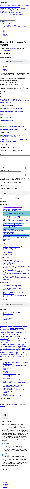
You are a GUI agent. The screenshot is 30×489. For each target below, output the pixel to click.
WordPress (2, 406)
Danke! (5, 369)
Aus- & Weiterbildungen (9, 25)
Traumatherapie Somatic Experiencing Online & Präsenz (15, 27)
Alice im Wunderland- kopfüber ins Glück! (11, 111)
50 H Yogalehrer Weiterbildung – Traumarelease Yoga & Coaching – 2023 (15, 366)
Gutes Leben (19, 336)
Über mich (6, 32)
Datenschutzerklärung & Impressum (12, 395)
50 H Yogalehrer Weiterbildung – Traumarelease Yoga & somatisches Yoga (16, 262)
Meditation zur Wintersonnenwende (12, 209)
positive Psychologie (7, 349)
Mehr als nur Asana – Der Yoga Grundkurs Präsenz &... (14, 8)
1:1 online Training (3, 326)
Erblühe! (13, 334)
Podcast (5, 30)
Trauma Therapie (7, 252)
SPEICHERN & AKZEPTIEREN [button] (10, 465)
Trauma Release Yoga (16, 354)
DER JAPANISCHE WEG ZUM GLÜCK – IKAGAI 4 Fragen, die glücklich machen (14, 140)
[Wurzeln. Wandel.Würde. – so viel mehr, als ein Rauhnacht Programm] (16, 229)
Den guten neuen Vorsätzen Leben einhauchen (14, 331)
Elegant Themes (12, 404)
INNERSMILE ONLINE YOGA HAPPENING (12, 12)
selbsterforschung (20, 350)
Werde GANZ (6, 377)
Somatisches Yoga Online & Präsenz (12, 29)
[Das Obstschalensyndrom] (7, 117)
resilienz (26, 349)
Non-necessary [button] (5, 453)
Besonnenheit (21, 329)
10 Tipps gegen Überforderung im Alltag (18, 326)
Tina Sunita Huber (7, 24)
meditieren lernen (14, 346)
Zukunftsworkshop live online (21, 356)
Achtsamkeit (4, 328)
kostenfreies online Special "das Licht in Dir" (22, 342)
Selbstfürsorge (3, 352)
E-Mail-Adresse (4, 170)
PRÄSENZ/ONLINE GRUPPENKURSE (14, 389)
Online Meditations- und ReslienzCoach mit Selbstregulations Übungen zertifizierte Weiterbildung (14, 218)
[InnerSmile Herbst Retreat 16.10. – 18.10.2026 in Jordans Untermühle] (16, 236)
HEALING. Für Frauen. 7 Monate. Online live (17, 270)
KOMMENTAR (4, 154)
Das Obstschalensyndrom (7, 120)
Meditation (5, 346)
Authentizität (3, 329)
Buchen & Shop (7, 35)
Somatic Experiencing (21, 352)
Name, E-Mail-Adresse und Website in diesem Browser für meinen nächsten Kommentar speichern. (15, 179)
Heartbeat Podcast (12, 338)
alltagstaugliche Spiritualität (16, 328)
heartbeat (4, 338)
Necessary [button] (4, 442)
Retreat (2, 350)
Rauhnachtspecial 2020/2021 (7, 11)
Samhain (14, 350)
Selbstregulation (11, 352)
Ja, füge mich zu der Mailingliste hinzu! (12, 182)
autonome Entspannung (13, 329)
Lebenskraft (10, 344)
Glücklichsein (4, 336)
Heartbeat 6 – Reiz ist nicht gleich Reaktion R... (12, 14)
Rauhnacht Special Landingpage (11, 374)
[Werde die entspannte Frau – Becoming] (13, 223)
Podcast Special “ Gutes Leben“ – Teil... (10, 7)
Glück (18, 334)
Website (2, 175)
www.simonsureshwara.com (7, 401)
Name (2, 168)
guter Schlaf (13, 336)
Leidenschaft (15, 344)
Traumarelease (3, 354)
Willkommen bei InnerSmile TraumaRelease (14, 382)
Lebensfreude (3, 344)
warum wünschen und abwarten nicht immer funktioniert (14, 5)
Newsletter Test (7, 372)
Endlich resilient (18, 332)
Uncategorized (14, 210)
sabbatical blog (7, 350)
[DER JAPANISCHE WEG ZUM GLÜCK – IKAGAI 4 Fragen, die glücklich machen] (15, 136)
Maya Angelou (21, 344)
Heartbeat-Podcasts (5, 50)
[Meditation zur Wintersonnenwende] (12, 207)
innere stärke (9, 342)
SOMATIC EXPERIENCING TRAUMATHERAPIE (11, 387)
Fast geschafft (6, 371)
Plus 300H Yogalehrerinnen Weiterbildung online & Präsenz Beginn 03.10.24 (16, 266)
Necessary (6, 443)
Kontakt (5, 34)
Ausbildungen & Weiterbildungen (19, 220)
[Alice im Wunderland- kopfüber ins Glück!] (11, 108)
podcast (22, 346)
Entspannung (5, 334)
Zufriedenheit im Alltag (9, 356)
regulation (19, 349)
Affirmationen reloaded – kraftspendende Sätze (13, 129)
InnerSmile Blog (7, 249)
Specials (5, 31)
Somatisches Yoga (7, 391)
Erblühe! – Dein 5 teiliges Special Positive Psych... (13, 10)
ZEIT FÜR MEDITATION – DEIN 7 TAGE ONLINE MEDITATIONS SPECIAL (14, 384)
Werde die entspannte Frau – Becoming (13, 225)
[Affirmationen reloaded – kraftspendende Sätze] (12, 126)
